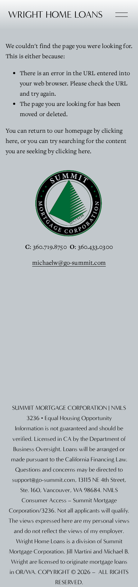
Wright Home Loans (55, 14)
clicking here (73, 151)
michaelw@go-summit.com (69, 262)
